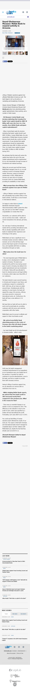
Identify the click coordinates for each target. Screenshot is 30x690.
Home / (3, 32)
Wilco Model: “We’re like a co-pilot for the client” (14, 598)
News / (6, 32)
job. (10, 17)
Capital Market (6, 559)
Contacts (14, 651)
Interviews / (10, 32)
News (4, 568)
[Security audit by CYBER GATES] (15, 676)
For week (14, 613)
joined (20, 203)
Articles (5, 596)
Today (6, 613)
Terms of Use (20, 653)
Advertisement (21, 651)
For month (23, 613)
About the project (11, 653)
